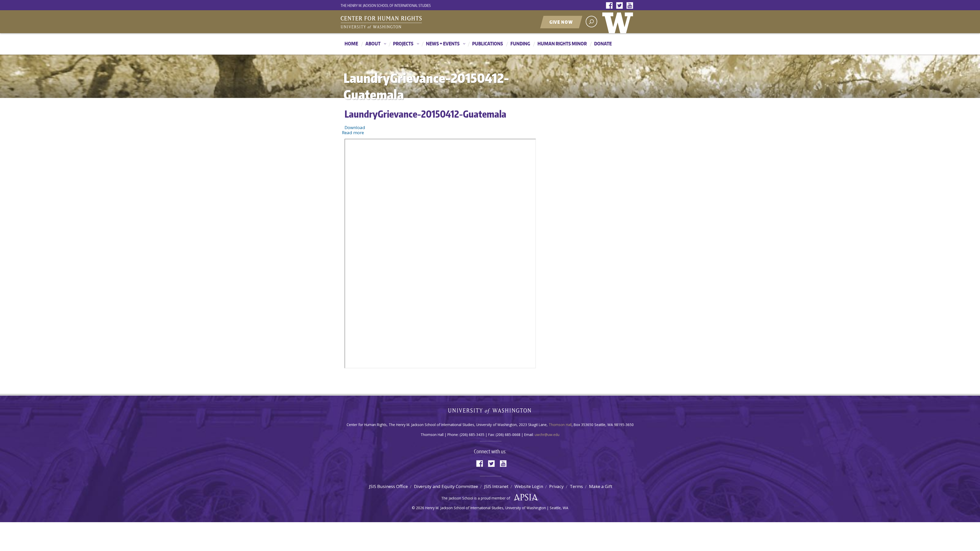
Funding (520, 43)
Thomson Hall (560, 424)
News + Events (443, 43)
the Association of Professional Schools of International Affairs (524, 497)
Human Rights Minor (562, 43)
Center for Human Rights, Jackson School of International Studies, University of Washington (392, 22)
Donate (603, 43)
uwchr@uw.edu (547, 434)
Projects (403, 43)
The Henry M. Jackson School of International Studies (386, 5)
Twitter (620, 5)
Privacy (556, 486)
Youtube (630, 5)
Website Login (528, 486)
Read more (353, 132)
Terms (576, 486)
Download (355, 127)
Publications (487, 43)
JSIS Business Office (388, 486)
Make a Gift (600, 486)
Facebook (610, 5)
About (373, 43)
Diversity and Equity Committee (446, 486)
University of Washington (618, 21)
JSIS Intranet (496, 486)
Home (351, 43)
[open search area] (591, 21)
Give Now (561, 22)
